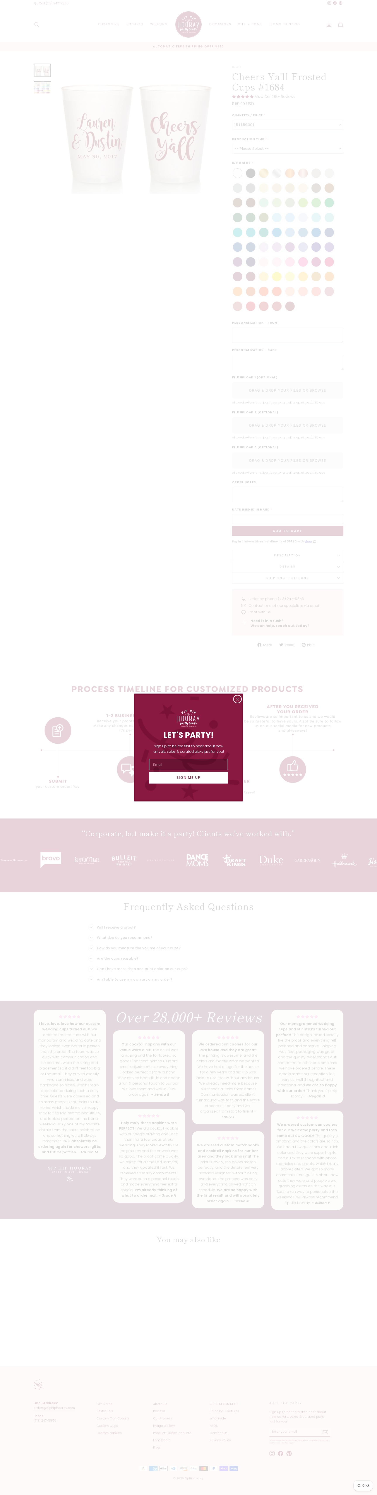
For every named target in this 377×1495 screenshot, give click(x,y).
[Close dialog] (237, 699)
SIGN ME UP (188, 777)
